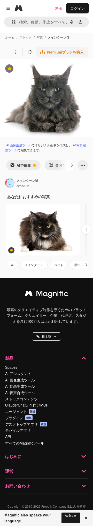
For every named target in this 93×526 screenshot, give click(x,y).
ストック (25, 37)
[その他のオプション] (16, 52)
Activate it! (70, 517)
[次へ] (71, 165)
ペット (58, 264)
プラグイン (18, 417)
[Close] (86, 518)
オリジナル (35, 69)
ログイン (77, 8)
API (8, 436)
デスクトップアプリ (25, 424)
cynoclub (23, 186)
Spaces (11, 367)
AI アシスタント (18, 373)
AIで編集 (20, 166)
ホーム (9, 37)
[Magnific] (46, 294)
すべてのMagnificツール (24, 443)
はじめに (13, 456)
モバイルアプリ (17, 430)
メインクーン (34, 264)
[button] (46, 336)
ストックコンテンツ (21, 398)
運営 (9, 471)
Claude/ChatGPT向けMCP (26, 405)
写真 (40, 37)
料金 (59, 8)
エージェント (20, 411)
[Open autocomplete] (11, 22)
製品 (9, 358)
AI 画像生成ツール (19, 145)
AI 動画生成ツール (20, 386)
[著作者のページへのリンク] (9, 183)
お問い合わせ (17, 486)
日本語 (46, 336)
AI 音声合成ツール (20, 392)
